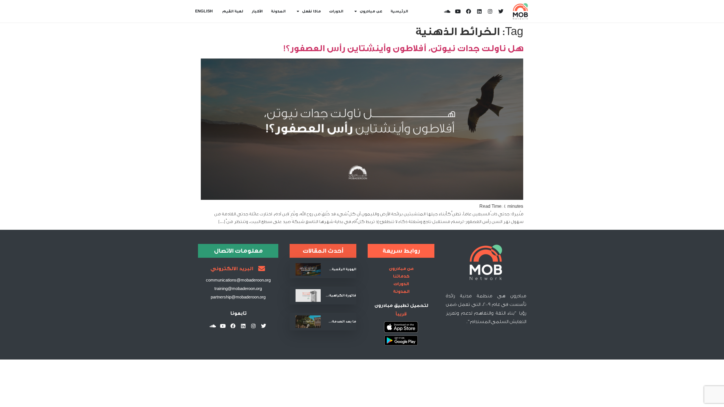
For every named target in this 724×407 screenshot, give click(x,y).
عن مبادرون (371, 11)
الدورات (336, 11)
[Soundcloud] (447, 11)
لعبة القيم (232, 11)
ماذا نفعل (311, 11)
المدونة (278, 11)
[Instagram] (490, 11)
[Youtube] (457, 11)
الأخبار (256, 11)
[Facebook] (468, 11)
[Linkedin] (479, 11)
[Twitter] (500, 11)
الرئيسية (399, 11)
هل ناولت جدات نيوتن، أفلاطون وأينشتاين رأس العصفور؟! (403, 48)
